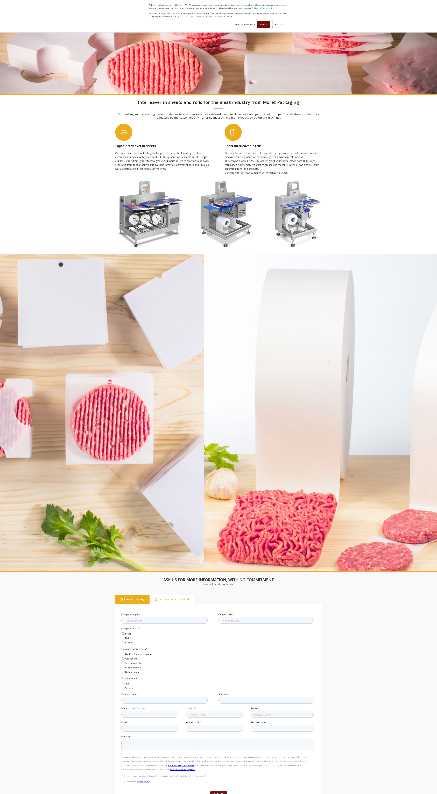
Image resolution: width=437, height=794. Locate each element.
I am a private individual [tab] (174, 599)
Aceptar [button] (263, 24)
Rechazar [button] (279, 24)
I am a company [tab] (134, 599)
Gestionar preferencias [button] (244, 24)
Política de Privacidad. (262, 8)
